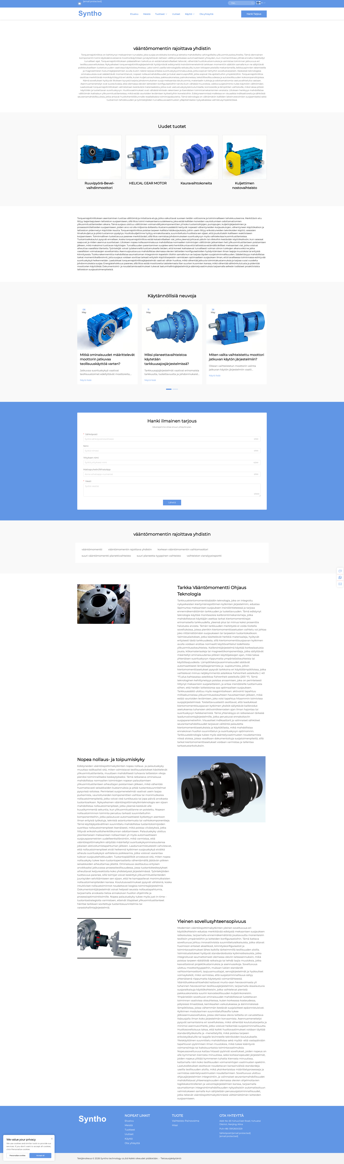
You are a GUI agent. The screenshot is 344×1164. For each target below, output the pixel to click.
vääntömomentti (92, 549)
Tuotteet (160, 14)
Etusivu (134, 14)
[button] (168, 389)
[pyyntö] (340, 571)
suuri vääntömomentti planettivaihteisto (106, 555)
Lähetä (172, 502)
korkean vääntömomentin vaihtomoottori (183, 549)
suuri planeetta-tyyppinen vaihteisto (159, 555)
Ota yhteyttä (206, 14)
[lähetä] (252, 3)
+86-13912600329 (233, 1128)
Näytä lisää (85, 380)
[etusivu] (89, 13)
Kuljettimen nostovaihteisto (244, 185)
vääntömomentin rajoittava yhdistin (130, 549)
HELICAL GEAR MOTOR (148, 183)
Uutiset (176, 14)
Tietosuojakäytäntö (171, 1158)
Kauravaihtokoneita (196, 183)
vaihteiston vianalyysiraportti (204, 555)
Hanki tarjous (254, 14)
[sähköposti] (340, 584)
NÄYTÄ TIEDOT (99, 157)
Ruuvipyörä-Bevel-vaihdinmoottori (99, 185)
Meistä (146, 14)
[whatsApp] (340, 577)
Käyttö (188, 14)
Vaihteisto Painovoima (185, 1120)
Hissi (175, 1125)
